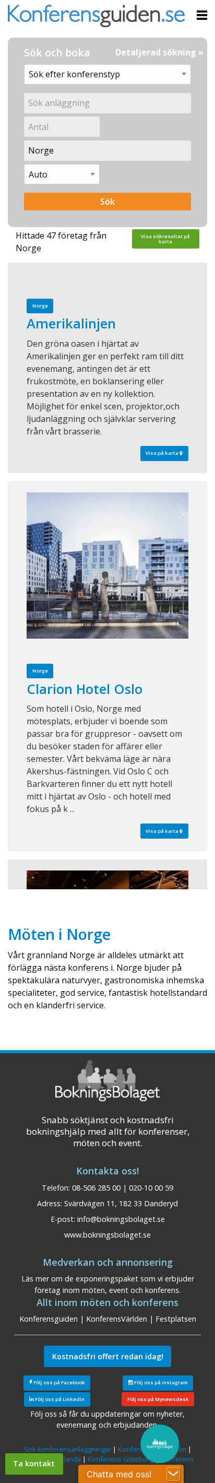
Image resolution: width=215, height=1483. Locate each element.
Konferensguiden (48, 1319)
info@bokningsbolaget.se (121, 1219)
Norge (40, 305)
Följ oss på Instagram (160, 1382)
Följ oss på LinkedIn (59, 1399)
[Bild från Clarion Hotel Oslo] (107, 565)
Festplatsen (176, 1319)
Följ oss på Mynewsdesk (158, 1399)
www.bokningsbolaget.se (107, 1235)
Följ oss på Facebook (58, 1382)
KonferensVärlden (116, 1319)
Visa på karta (163, 453)
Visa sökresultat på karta (165, 239)
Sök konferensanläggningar (67, 1449)
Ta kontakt (34, 1463)
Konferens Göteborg (120, 1459)
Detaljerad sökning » (159, 52)
